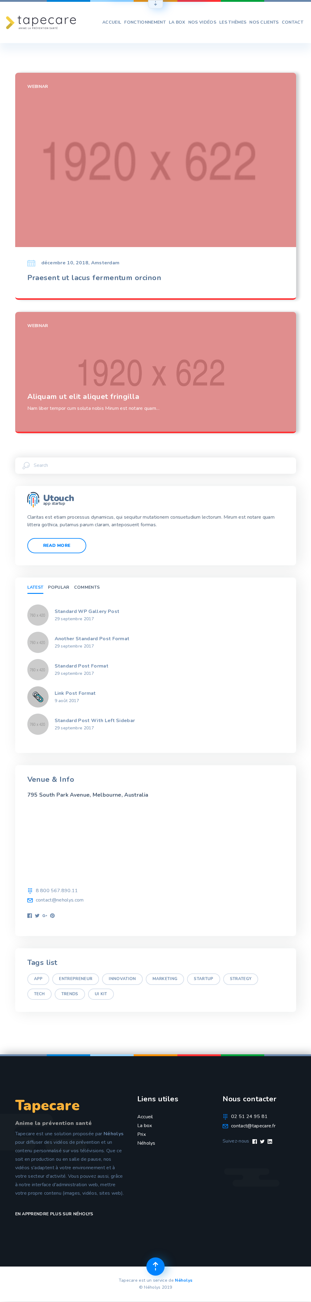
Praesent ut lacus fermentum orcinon (94, 278)
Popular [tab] (58, 587)
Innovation (122, 979)
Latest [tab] (35, 587)
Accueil (111, 22)
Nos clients (264, 22)
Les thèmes (232, 22)
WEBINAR (37, 86)
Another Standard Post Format (92, 638)
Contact (292, 22)
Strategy (241, 979)
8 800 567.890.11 (57, 890)
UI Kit (101, 994)
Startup (203, 979)
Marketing (165, 979)
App (38, 979)
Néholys (146, 1143)
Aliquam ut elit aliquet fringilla (83, 396)
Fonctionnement (145, 22)
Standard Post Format (81, 666)
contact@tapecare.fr (253, 1126)
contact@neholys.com (60, 900)
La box (177, 22)
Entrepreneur (75, 979)
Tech (39, 994)
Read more (57, 545)
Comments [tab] (87, 587)
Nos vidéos (202, 22)
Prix (141, 1134)
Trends (69, 994)
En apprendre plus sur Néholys (54, 1214)
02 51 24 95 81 (249, 1116)
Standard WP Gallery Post (87, 611)
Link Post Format (75, 693)
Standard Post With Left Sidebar (95, 720)
